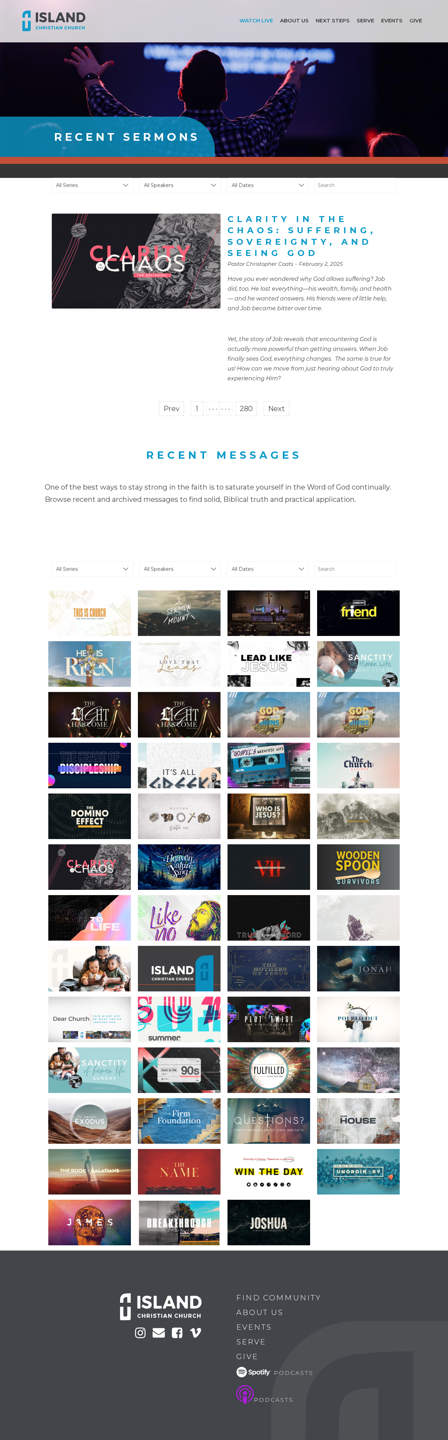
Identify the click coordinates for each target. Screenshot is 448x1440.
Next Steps (333, 20)
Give (416, 20)
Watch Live (256, 20)
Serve (365, 20)
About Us (260, 1312)
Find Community (278, 1297)
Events (391, 20)
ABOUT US (294, 20)
